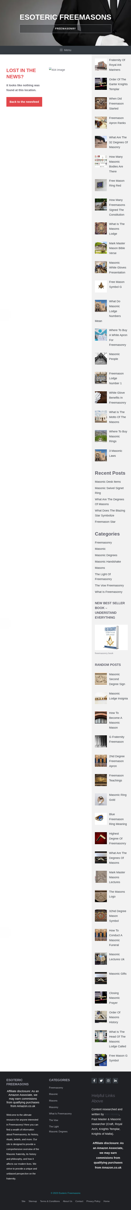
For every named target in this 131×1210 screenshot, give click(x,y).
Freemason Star (105, 521)
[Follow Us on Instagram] (108, 1080)
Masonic (100, 548)
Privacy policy (93, 1201)
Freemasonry (103, 542)
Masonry (53, 1107)
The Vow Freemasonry (109, 585)
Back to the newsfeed (24, 101)
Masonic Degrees (106, 555)
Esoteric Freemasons (65, 17)
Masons (100, 567)
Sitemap (33, 1201)
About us (67, 1201)
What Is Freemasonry (108, 591)
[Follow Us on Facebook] (94, 1080)
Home (107, 1201)
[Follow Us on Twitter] (101, 1080)
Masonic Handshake (108, 561)
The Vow (53, 1120)
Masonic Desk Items (108, 481)
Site (23, 1201)
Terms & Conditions (50, 1201)
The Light (54, 1126)
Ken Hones (112, 1114)
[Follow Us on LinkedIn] (115, 1080)
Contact (79, 1201)
